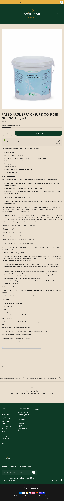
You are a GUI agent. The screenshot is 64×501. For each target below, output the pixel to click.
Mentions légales (46, 498)
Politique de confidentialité (55, 498)
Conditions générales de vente (36, 498)
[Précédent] (2, 2)
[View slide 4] (35, 397)
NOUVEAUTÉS (5, 433)
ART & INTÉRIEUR (6, 423)
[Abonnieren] (33, 472)
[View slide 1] (29, 397)
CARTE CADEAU (6, 436)
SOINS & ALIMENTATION (6, 417)
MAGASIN (4, 428)
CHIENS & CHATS (6, 426)
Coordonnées (5, 498)
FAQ (3, 444)
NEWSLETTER (5, 438)
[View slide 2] (31, 397)
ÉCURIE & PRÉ (5, 421)
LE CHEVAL (5, 412)
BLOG (3, 441)
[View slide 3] (33, 397)
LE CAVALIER (5, 414)
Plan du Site (37, 409)
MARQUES (4, 431)
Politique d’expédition (13, 498)
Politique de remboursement (23, 498)
